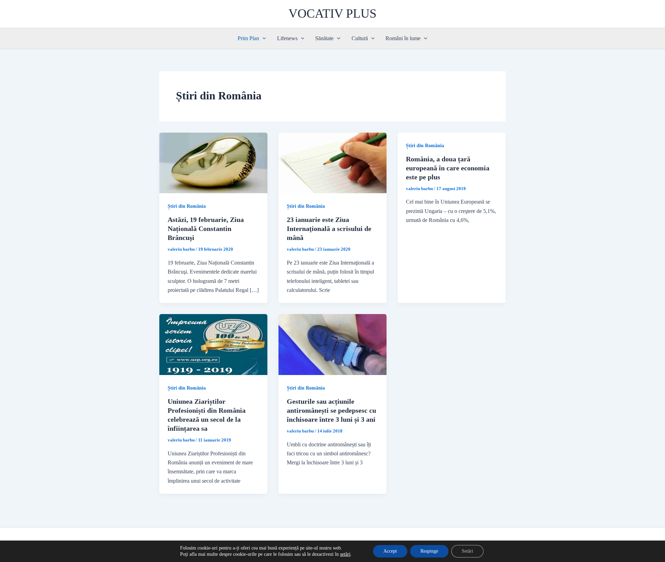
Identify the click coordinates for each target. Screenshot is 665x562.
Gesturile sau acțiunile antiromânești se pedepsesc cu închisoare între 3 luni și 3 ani (331, 410)
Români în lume (402, 38)
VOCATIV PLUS (332, 13)
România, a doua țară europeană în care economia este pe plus (447, 168)
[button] (262, 38)
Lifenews (287, 38)
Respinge (429, 551)
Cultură (360, 38)
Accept (390, 551)
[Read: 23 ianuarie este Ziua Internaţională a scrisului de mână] (332, 162)
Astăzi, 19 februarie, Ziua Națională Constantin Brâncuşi (206, 228)
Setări (467, 551)
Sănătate (324, 38)
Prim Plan (248, 38)
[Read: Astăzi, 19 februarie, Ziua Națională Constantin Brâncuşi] (213, 162)
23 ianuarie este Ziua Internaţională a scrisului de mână (329, 228)
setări (345, 554)
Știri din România (187, 206)
